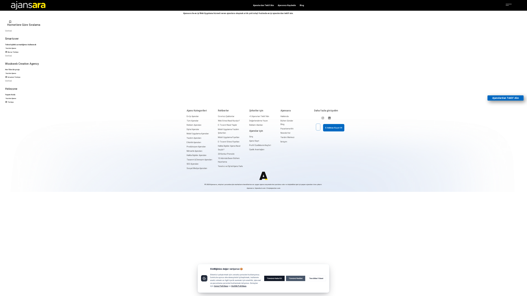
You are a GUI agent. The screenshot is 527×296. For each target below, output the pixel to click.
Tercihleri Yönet (316, 278)
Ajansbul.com (260, 188)
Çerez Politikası (221, 286)
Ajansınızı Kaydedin (287, 5)
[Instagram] (322, 118)
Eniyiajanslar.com (273, 188)
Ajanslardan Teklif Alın (263, 5)
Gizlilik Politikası (238, 286)
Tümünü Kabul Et (274, 278)
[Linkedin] (329, 118)
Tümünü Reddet (296, 278)
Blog (302, 5)
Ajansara (250, 188)
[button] (505, 98)
